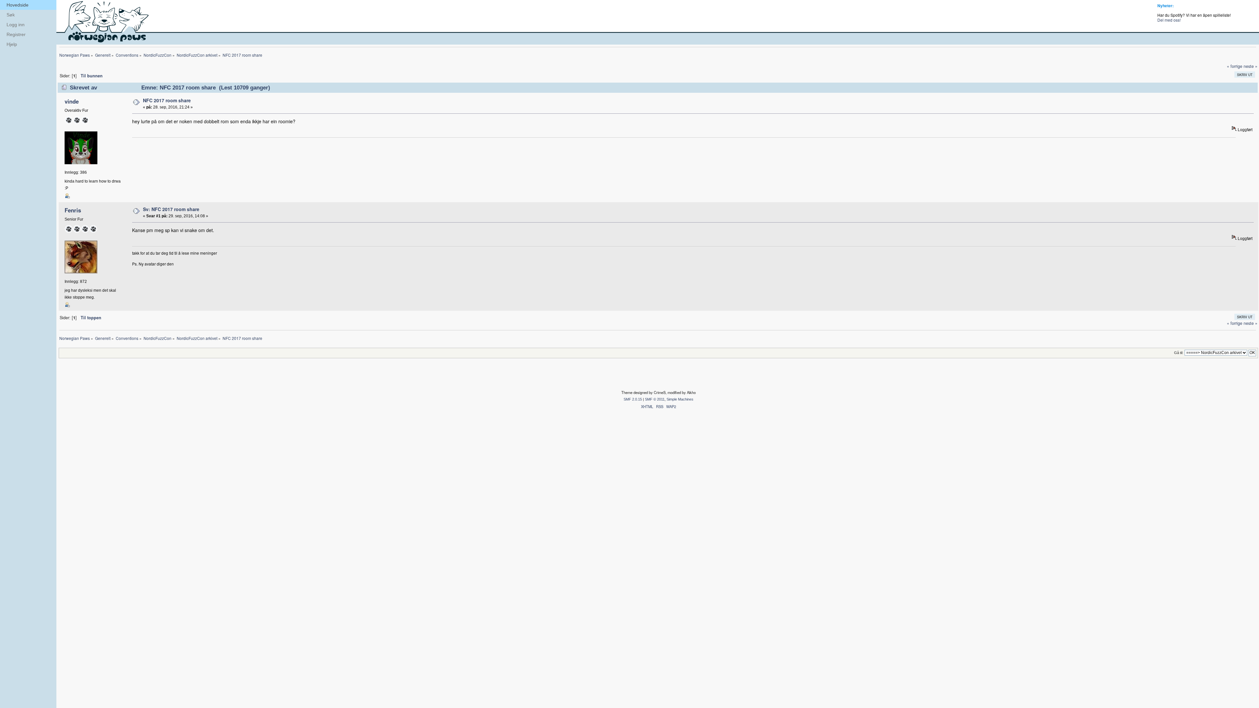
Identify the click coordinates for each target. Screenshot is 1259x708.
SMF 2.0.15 (633, 399)
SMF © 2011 (655, 399)
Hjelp (12, 44)
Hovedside (18, 5)
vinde (72, 101)
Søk (11, 14)
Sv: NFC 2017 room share (171, 209)
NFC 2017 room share (167, 100)
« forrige (1234, 66)
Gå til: (1178, 353)
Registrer (16, 34)
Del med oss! (1169, 20)
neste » (1250, 66)
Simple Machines (680, 399)
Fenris (73, 210)
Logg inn (16, 24)
